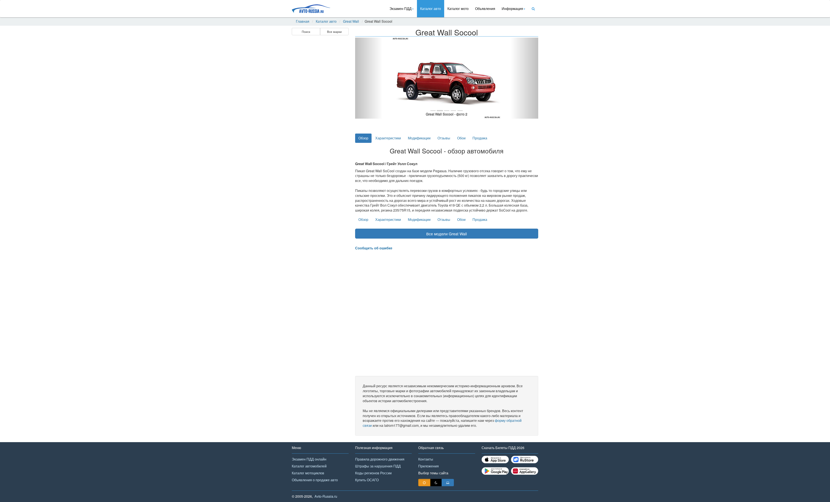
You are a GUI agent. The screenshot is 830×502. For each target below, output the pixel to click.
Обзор (363, 137)
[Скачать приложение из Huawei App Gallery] (524, 471)
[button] (369, 78)
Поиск (306, 31)
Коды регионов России (373, 472)
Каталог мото (458, 8)
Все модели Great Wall (446, 233)
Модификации (419, 137)
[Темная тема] (436, 482)
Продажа (479, 137)
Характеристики (388, 137)
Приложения (428, 466)
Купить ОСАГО (367, 479)
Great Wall (351, 21)
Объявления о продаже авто (315, 479)
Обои (461, 137)
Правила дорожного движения (379, 459)
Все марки (334, 31)
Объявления (485, 8)
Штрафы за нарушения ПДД (378, 466)
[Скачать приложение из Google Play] (495, 471)
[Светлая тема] (424, 482)
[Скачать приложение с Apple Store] (495, 459)
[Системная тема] (448, 482)
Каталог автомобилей (309, 466)
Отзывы (443, 137)
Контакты (425, 459)
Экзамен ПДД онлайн (309, 459)
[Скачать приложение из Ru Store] (524, 459)
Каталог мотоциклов (308, 472)
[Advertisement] (320, 105)
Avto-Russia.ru (325, 496)
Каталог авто (430, 8)
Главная (302, 21)
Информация (512, 8)
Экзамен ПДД (400, 8)
